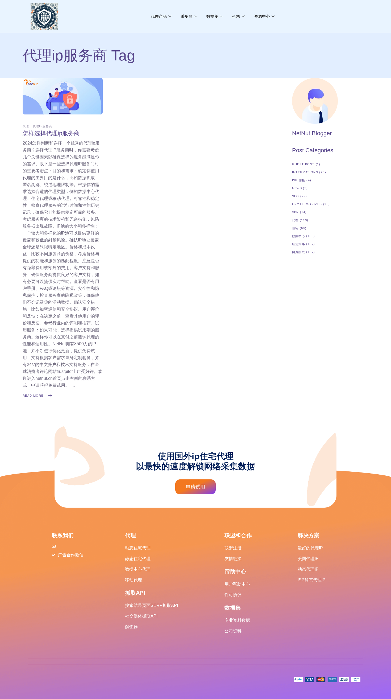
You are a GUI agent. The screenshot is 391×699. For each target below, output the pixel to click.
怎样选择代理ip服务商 (51, 133)
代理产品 (159, 16)
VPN (295, 212)
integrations (305, 172)
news (297, 188)
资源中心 (262, 16)
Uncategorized (307, 204)
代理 (26, 126)
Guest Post (303, 164)
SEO (295, 196)
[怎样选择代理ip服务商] (63, 96)
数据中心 (298, 236)
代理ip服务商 (43, 126)
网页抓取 (298, 252)
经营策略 (298, 244)
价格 (236, 16)
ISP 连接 (298, 180)
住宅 (295, 228)
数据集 (212, 16)
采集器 (187, 16)
